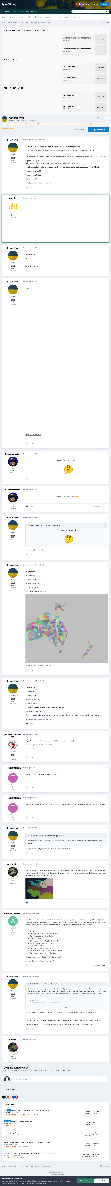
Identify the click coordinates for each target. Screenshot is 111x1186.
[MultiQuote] (27, 187)
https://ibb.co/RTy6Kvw (33, 711)
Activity (15, 11)
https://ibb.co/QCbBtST (33, 179)
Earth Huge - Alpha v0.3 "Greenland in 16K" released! (22, 1153)
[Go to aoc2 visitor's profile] (13, 872)
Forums (12, 17)
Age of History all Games (29, 11)
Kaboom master (12, 454)
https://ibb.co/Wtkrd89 (33, 171)
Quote (32, 187)
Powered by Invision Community (55, 1174)
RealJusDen (15, 120)
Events (21, 17)
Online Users (38, 17)
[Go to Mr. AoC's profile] (13, 206)
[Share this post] (107, 140)
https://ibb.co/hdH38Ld (33, 435)
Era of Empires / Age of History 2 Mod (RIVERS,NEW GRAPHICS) (33, 1110)
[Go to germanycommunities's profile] (13, 744)
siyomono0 (9, 1123)
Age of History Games (39, 1183)
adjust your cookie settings (61, 1181)
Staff (28, 17)
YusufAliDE (9, 1112)
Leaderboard (49, 17)
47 (13, 160)
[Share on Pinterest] (16, 1097)
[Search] (107, 11)
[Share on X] (3, 1097)
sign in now (48, 1070)
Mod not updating (10, 1132)
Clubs (4, 17)
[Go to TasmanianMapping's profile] (13, 778)
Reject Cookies (102, 1181)
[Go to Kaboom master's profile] (13, 462)
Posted (30, 140)
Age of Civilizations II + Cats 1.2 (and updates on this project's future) (27, 1142)
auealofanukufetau (12, 913)
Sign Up (104, 4)
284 (13, 215)
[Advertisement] (50, 219)
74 (13, 1056)
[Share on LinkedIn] (13, 1097)
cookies (14, 1181)
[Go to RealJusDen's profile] (4, 119)
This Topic (99, 11)
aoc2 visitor (12, 864)
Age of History (9, 4)
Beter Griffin (9, 1155)
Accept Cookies (86, 1181)
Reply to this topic (98, 130)
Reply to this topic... (22, 1079)
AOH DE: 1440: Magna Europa (22, 1121)
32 (13, 757)
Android (67, 17)
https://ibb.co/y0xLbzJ (33, 175)
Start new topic (79, 130)
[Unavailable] (66, 628)
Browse (6, 11)
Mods (35, 120)
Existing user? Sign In (89, 4)
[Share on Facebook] (6, 1097)
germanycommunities (12, 735)
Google (12, 198)
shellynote (9, 1144)
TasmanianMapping (12, 769)
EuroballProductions (12, 1134)
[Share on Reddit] (9, 1097)
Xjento (94, 1122)
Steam (59, 17)
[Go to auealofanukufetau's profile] (13, 921)
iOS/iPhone (77, 17)
